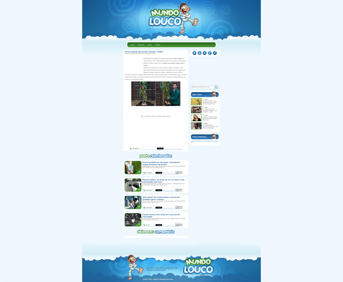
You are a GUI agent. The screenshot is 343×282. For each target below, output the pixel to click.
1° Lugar (205, 99)
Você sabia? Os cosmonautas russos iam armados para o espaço (161, 198)
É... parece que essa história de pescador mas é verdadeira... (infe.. (210, 110)
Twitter (194, 53)
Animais (147, 225)
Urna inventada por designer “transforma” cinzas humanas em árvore (161, 163)
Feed (205, 53)
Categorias (141, 45)
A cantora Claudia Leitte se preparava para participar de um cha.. (210, 118)
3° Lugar (205, 115)
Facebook (215, 53)
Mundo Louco (165, 17)
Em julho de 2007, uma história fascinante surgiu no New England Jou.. (209, 102)
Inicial (132, 45)
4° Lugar (205, 123)
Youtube (200, 53)
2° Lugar (205, 107)
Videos (150, 45)
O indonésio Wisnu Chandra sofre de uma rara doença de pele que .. (210, 126)
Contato (157, 45)
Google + (210, 53)
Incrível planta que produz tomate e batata (144, 52)
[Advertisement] (134, 61)
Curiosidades (135, 148)
